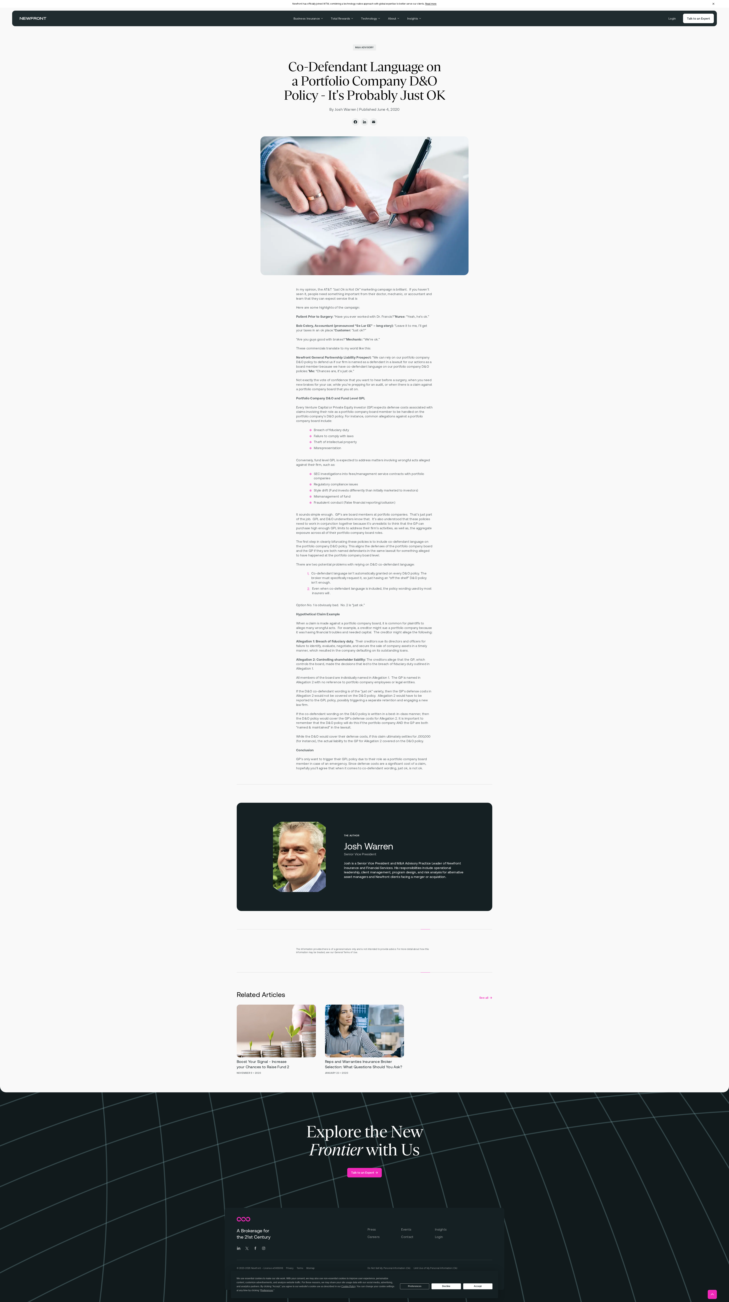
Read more (431, 3)
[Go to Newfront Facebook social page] (255, 1248)
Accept (478, 1286)
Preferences (414, 1286)
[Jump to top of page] (712, 1294)
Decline (446, 1286)
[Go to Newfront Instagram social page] (264, 1248)
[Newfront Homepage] (33, 18)
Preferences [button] (266, 1290)
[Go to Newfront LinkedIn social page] (239, 1248)
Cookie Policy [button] (348, 1286)
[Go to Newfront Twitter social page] (247, 1248)
